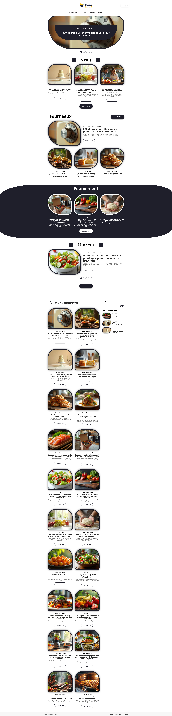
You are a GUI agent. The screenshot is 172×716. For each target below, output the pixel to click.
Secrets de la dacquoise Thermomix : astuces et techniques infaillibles (86, 174)
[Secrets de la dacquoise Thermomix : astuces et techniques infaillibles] (86, 158)
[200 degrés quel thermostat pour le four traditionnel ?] (64, 133)
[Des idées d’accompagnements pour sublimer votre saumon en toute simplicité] (87, 641)
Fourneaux (84, 28)
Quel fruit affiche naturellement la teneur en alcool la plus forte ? (86, 90)
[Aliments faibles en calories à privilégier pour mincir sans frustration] (64, 262)
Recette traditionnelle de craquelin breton (112, 174)
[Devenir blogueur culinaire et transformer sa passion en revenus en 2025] (112, 74)
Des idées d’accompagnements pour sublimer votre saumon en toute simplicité (87, 657)
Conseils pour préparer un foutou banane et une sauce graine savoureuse (59, 174)
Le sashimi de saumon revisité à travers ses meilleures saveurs (60, 456)
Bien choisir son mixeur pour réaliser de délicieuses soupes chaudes (60, 657)
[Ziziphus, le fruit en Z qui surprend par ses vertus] (60, 559)
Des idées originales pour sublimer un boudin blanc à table (87, 416)
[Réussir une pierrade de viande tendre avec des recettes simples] (60, 682)
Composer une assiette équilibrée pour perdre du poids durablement (87, 575)
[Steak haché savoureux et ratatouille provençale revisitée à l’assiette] (60, 600)
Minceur (86, 245)
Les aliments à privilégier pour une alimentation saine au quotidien (87, 617)
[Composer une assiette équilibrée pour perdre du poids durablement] (87, 559)
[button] (80, 51)
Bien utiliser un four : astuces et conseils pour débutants (87, 697)
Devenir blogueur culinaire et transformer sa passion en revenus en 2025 (112, 90)
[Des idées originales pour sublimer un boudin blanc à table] (87, 400)
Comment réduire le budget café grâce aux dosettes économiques (59, 220)
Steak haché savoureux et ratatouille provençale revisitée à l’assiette (60, 617)
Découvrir (117, 117)
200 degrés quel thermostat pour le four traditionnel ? (86, 34)
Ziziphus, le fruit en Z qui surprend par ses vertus (60, 575)
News (86, 60)
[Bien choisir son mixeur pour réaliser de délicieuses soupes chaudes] (60, 641)
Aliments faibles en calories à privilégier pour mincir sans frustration (102, 258)
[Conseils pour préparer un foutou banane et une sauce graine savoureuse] (59, 158)
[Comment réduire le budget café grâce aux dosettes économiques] (59, 204)
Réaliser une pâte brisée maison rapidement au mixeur (112, 220)
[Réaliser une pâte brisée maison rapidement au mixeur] (112, 204)
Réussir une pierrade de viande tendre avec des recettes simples (60, 697)
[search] (123, 5)
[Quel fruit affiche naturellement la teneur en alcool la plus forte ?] (86, 74)
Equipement (86, 189)
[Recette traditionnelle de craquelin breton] (112, 158)
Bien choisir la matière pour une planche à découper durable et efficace (85, 220)
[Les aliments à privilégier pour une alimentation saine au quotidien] (87, 600)
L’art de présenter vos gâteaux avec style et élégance (59, 90)
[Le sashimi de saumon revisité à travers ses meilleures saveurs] (60, 440)
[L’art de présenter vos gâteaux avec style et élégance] (59, 74)
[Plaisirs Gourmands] (86, 5)
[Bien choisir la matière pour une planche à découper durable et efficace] (86, 204)
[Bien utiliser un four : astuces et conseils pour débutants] (87, 682)
